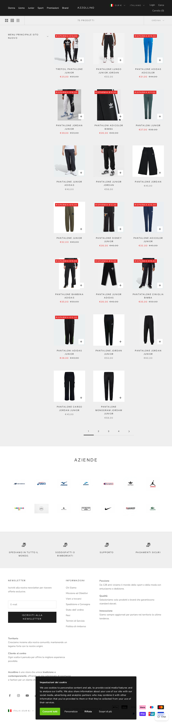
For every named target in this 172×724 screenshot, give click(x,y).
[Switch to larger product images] (6, 20)
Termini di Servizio (75, 620)
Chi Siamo (71, 587)
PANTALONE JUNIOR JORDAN (109, 183)
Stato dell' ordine (75, 609)
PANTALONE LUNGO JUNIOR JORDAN (108, 71)
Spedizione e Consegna (78, 604)
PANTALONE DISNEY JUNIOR (109, 240)
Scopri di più (105, 711)
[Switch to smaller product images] (12, 20)
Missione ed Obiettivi (77, 593)
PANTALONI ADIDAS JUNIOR (69, 352)
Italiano (135, 5)
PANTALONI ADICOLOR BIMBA (109, 127)
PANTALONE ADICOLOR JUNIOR (148, 240)
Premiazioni (53, 8)
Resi (68, 615)
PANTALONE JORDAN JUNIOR (69, 127)
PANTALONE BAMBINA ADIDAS (69, 296)
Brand (65, 8)
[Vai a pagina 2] (129, 431)
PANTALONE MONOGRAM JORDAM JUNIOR (108, 410)
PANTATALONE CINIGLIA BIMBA (148, 296)
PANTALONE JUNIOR (69, 238)
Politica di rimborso (76, 626)
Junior (31, 8)
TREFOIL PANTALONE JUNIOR (69, 71)
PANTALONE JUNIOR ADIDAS (69, 183)
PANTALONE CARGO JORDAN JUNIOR (69, 408)
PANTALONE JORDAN (148, 181)
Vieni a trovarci (73, 598)
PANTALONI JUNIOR (148, 125)
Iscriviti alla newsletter (32, 617)
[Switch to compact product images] (17, 20)
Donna (11, 8)
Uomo (21, 8)
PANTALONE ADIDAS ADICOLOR (148, 71)
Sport (41, 8)
